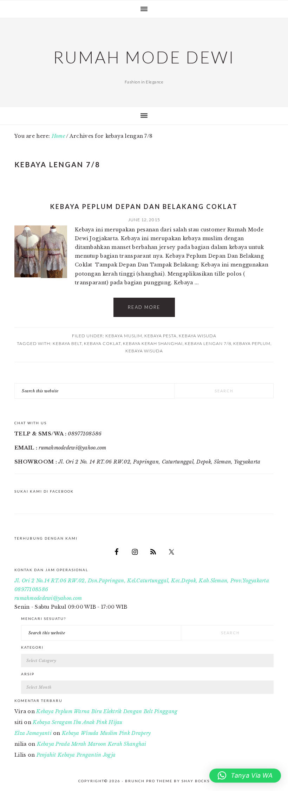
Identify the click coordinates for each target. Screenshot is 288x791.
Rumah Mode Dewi (144, 57)
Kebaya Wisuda (197, 335)
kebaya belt (67, 343)
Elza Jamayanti (33, 733)
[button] (245, 776)
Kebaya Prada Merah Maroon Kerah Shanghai (91, 744)
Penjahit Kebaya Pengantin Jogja (76, 755)
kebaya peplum (251, 343)
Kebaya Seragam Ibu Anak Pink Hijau (78, 722)
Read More (144, 307)
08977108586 (31, 589)
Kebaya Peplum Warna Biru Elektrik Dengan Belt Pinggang (106, 711)
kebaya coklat (102, 343)
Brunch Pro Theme (148, 781)
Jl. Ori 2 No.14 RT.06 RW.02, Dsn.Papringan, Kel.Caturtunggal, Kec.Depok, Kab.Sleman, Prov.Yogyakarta (141, 580)
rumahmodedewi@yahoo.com (48, 598)
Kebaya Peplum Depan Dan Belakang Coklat (144, 206)
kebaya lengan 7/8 (208, 343)
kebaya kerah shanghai (153, 343)
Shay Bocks (196, 781)
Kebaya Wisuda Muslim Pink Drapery (106, 733)
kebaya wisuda (144, 350)
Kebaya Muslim (123, 335)
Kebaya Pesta (160, 335)
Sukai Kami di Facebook (44, 491)
